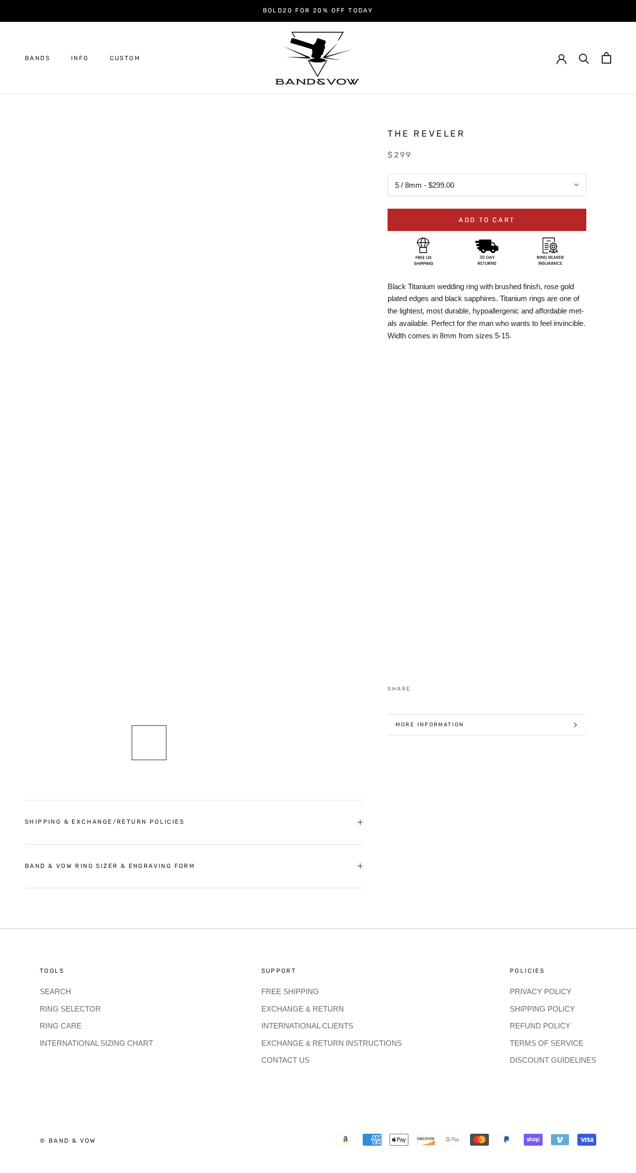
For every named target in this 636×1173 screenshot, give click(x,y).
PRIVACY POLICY (540, 991)
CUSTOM (125, 58)
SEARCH (55, 991)
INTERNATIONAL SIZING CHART (96, 1043)
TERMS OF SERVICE (546, 1043)
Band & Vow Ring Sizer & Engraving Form (110, 865)
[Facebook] (420, 687)
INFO (80, 58)
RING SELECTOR (70, 1009)
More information (430, 724)
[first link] (606, 58)
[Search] (584, 58)
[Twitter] (433, 687)
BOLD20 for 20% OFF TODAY (318, 10)
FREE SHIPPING (290, 991)
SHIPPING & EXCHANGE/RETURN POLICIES (104, 821)
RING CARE (60, 1025)
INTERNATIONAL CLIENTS (307, 1025)
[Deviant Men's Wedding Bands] (487, 669)
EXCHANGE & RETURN (302, 1009)
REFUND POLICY (540, 1025)
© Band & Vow (68, 1140)
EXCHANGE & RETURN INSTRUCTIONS (331, 1043)
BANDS (37, 58)
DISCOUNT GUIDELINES (553, 1060)
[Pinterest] (446, 687)
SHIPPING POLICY (542, 1009)
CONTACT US (285, 1060)
